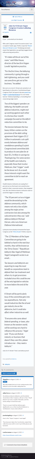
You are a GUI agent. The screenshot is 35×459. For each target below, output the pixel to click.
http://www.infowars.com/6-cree (12, 435)
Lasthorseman (7, 432)
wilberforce (6, 393)
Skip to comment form (8, 373)
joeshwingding (7, 415)
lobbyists (7, 364)
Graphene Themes (13, 456)
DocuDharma (5, 9)
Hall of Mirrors (18, 16)
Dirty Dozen (17, 232)
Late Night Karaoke (16, 20)
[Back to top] (31, 455)
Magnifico (6, 32)
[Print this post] (30, 32)
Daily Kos (14, 359)
